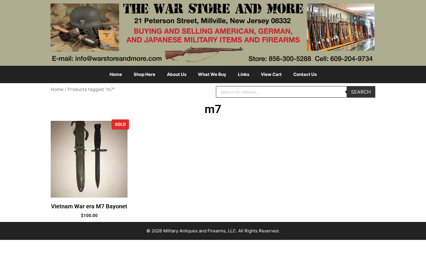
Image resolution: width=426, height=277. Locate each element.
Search (361, 92)
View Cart (271, 74)
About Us (176, 74)
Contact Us (305, 74)
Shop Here (144, 74)
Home (116, 74)
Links (243, 74)
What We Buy (212, 74)
